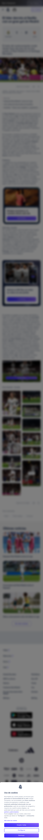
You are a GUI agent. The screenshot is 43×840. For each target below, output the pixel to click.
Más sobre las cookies (10, 820)
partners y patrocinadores (11, 812)
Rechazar (21, 835)
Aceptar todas (21, 825)
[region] (21, 811)
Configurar (21, 830)
